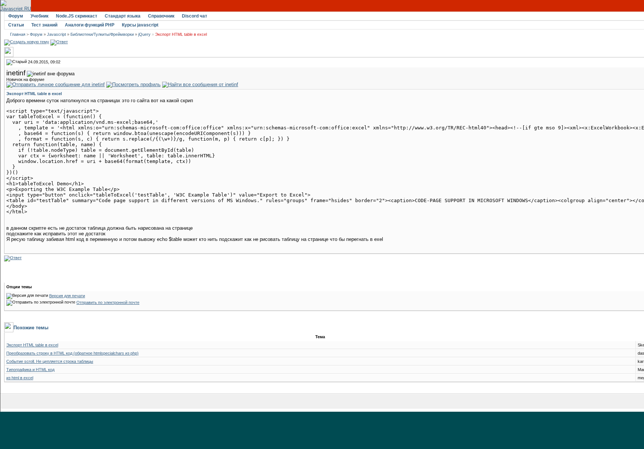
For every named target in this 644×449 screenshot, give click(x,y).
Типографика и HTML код (30, 369)
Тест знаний (44, 25)
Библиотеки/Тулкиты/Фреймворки (102, 34)
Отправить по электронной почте (107, 302)
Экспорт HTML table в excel (32, 345)
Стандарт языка (123, 16)
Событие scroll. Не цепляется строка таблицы (49, 361)
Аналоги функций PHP (89, 25)
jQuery (144, 34)
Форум (15, 16)
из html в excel (19, 378)
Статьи (16, 25)
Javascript (56, 34)
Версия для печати (67, 295)
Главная (17, 34)
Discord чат (194, 16)
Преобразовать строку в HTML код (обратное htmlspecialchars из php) (72, 353)
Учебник (39, 16)
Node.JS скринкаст (76, 16)
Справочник (161, 16)
